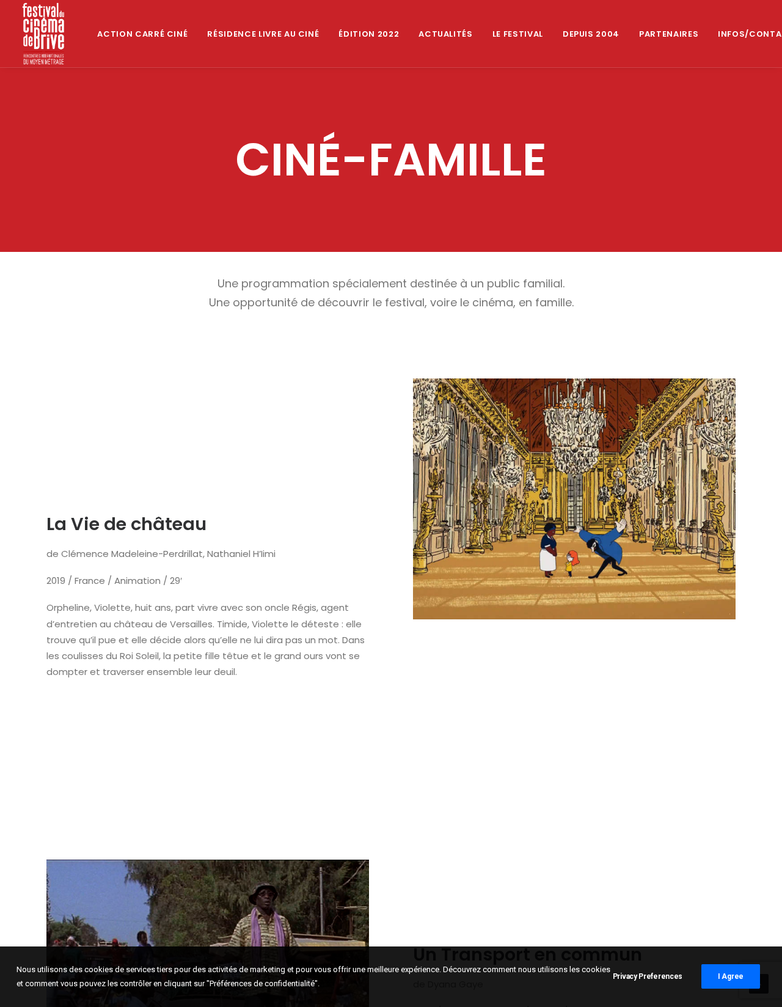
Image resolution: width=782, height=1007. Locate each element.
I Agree (731, 976)
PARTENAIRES (668, 34)
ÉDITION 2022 (368, 34)
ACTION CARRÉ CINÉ (142, 34)
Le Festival (517, 34)
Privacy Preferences (647, 976)
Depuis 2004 (591, 34)
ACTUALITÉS (445, 34)
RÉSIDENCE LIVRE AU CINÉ (263, 34)
